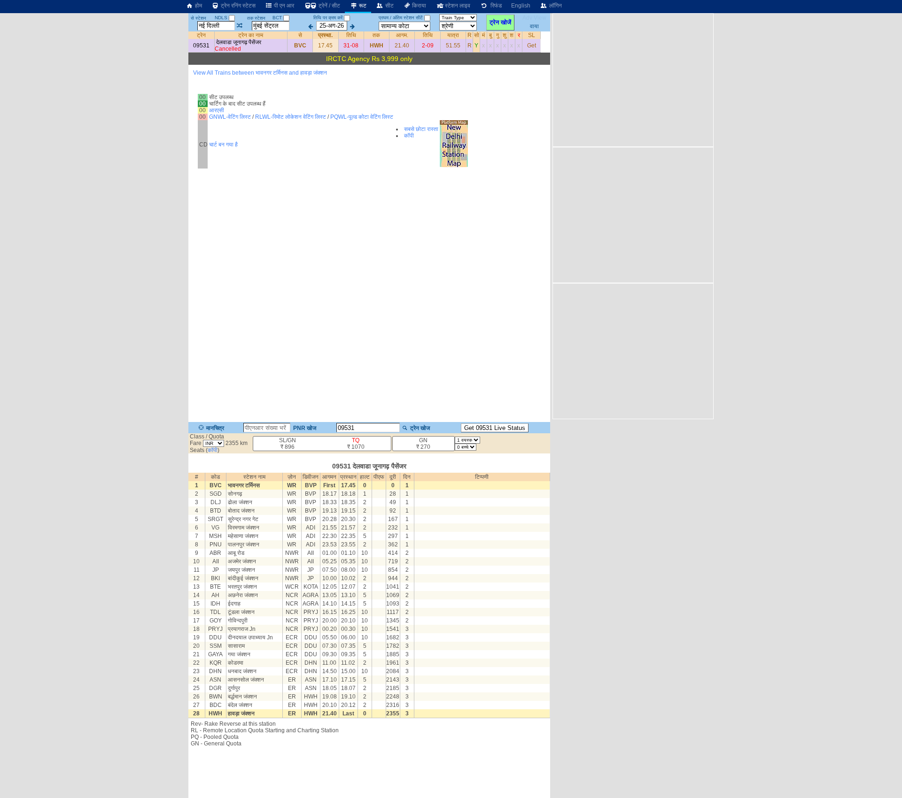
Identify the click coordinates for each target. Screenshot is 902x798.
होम (198, 5)
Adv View (534, 18)
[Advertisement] (369, 775)
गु (497, 35)
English (520, 5)
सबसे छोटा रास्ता (421, 129)
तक (376, 35)
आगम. (402, 35)
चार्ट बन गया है (223, 144)
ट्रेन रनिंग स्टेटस (237, 5)
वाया (534, 26)
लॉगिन (555, 5)
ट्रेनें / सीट (328, 5)
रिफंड (495, 5)
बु (490, 35)
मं (483, 35)
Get (531, 45)
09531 (201, 45)
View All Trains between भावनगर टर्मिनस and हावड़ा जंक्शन (260, 72)
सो (476, 35)
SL (531, 35)
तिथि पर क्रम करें (327, 17)
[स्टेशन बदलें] (240, 26)
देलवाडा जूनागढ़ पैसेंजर (238, 42)
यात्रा (453, 35)
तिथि (351, 35)
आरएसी (216, 110)
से (300, 35)
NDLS (222, 17)
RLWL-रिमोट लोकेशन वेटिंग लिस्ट (290, 117)
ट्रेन (201, 35)
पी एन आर (283, 5)
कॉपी (409, 135)
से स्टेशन (198, 18)
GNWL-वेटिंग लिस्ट (230, 117)
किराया (418, 5)
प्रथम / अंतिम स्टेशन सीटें (401, 17)
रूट (362, 5)
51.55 (453, 45)
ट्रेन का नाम (250, 35)
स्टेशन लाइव (456, 5)
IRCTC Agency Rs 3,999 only (369, 58)
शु (504, 35)
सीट (389, 5)
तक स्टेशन (256, 18)
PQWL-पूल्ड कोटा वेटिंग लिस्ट (361, 117)
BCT (277, 17)
